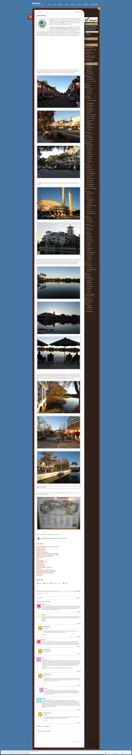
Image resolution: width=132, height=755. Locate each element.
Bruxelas (89, 92)
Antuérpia (89, 88)
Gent (89, 94)
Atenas (89, 218)
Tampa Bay (39, 11)
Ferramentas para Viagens (91, 188)
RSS (99, 9)
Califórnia (89, 169)
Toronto (89, 129)
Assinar (88, 34)
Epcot (37, 559)
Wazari (36, 3)
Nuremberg (90, 73)
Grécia (87, 216)
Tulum (89, 271)
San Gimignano (91, 252)
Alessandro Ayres (44, 591)
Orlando (58, 591)
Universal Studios (40, 564)
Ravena (89, 248)
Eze (88, 195)
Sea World (38, 568)
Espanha (87, 143)
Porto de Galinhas (91, 114)
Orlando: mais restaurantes (42, 552)
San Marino (90, 254)
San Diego (90, 182)
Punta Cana (90, 295)
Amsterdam (78, 11)
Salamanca (90, 154)
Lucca (89, 242)
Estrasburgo (90, 193)
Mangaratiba (90, 108)
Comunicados (88, 139)
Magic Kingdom (39, 557)
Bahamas (88, 85)
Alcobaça (89, 278)
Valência (89, 161)
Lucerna (89, 309)
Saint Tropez (90, 211)
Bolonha (89, 237)
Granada (89, 148)
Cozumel (89, 267)
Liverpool (89, 229)
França (87, 191)
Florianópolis (90, 103)
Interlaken (90, 307)
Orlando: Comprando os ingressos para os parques (47, 554)
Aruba (87, 83)
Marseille (89, 202)
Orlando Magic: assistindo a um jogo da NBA (46, 571)
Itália (87, 232)
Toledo (89, 160)
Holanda (87, 224)
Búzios (89, 98)
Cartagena (90, 137)
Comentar (76, 741)
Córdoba (89, 146)
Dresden (89, 71)
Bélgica (87, 87)
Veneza (89, 257)
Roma (89, 250)
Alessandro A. (47, 712)
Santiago (89, 133)
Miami (89, 176)
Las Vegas (90, 175)
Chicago (89, 171)
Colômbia (88, 135)
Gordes (89, 197)
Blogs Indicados (94, 4)
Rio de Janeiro (90, 118)
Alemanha (88, 66)
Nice (88, 207)
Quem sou (85, 4)
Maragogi (89, 110)
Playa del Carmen (91, 269)
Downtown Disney (40, 563)
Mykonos (89, 220)
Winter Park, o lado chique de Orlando (44, 572)
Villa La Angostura (91, 81)
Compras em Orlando (41, 549)
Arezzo (89, 233)
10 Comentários (77, 591)
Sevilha (89, 158)
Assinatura (88, 24)
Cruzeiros (88, 141)
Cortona (89, 239)
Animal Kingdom (40, 560)
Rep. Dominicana (89, 294)
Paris (89, 209)
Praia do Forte (90, 116)
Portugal (87, 277)
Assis (89, 235)
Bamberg (89, 68)
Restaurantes (88, 300)
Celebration (42, 593)
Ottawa (89, 125)
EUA (55, 591)
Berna (89, 305)
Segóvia (89, 156)
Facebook (88, 39)
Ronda (89, 152)
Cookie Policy (27, 752)
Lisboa (89, 288)
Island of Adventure (40, 565)
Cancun (89, 265)
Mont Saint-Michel (89, 47)
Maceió (89, 107)
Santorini (89, 222)
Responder (79, 611)
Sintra (89, 291)
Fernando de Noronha (92, 100)
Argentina (88, 75)
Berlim (89, 69)
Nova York (90, 178)
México (87, 264)
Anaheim (89, 165)
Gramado (89, 105)
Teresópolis (90, 120)
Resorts (87, 298)
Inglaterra (88, 228)
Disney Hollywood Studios (42, 561)
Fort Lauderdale (39, 574)
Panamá (87, 275)
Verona (89, 259)
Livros (87, 262)
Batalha (89, 282)
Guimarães (90, 286)
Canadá (87, 122)
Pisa (88, 246)
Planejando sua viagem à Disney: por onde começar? (47, 546)
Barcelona (90, 145)
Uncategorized (89, 311)
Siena (89, 256)
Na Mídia (73, 4)
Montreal (89, 124)
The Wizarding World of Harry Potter (44, 567)
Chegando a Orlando (40, 548)
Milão (89, 244)
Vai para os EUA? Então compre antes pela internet (47, 553)
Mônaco (89, 203)
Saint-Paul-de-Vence (92, 213)
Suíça (87, 303)
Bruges (89, 90)
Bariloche (89, 77)
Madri (89, 150)
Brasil (49, 4)
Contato (79, 4)
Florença (89, 241)
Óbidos (89, 280)
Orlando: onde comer (41, 550)
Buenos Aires (90, 79)
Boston (89, 167)
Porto (89, 290)
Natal (89, 112)
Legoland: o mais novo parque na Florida (45, 570)
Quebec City (90, 127)
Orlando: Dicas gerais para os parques (44, 556)
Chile (87, 131)
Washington (90, 186)
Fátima (89, 284)
